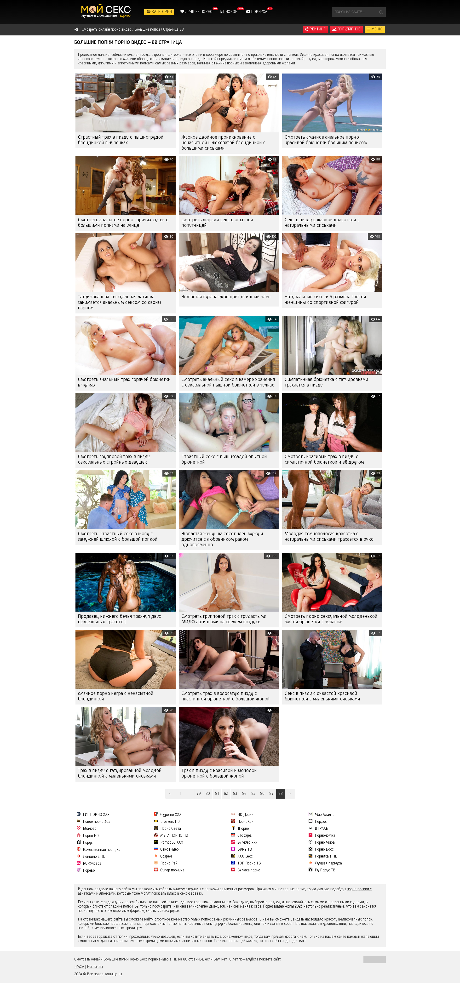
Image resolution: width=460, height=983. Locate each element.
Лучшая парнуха (328, 863)
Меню (376, 29)
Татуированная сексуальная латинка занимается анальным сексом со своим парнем (119, 303)
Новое (230, 12)
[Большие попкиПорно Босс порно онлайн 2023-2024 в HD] (106, 12)
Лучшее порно (198, 12)
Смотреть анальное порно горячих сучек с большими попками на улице (123, 223)
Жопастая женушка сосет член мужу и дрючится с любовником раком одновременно (222, 539)
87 (271, 794)
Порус (88, 843)
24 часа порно (248, 870)
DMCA (79, 967)
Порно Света (170, 829)
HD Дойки (245, 815)
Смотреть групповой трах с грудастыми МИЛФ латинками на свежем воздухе (223, 619)
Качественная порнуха (101, 850)
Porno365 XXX (171, 843)
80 (208, 794)
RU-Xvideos (92, 864)
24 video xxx (247, 843)
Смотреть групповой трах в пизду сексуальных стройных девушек (114, 460)
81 (217, 794)
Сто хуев (244, 836)
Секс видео (169, 850)
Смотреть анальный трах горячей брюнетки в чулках (124, 382)
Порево (89, 871)
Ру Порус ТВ (325, 870)
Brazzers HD (170, 822)
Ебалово (90, 829)
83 (235, 794)
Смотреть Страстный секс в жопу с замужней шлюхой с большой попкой (117, 537)
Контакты (95, 967)
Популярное (348, 29)
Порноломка (325, 836)
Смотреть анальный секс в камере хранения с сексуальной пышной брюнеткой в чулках (228, 382)
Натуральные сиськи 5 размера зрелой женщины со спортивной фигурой (325, 300)
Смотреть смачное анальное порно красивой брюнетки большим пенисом (326, 140)
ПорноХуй (245, 822)
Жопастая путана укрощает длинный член (226, 297)
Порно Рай (169, 863)
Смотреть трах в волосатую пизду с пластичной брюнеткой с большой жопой (225, 696)
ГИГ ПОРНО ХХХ (96, 815)
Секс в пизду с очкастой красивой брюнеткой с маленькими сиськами (322, 696)
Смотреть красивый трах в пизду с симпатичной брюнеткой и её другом (324, 460)
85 (253, 794)
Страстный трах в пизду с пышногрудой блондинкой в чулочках (120, 140)
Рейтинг (317, 29)
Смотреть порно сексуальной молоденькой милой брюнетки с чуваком (331, 619)
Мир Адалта (324, 815)
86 (262, 794)
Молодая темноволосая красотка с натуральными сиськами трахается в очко (329, 537)
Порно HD (91, 836)
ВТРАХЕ (321, 829)
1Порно (243, 829)
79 (198, 794)
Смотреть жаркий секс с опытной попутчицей (217, 223)
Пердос (321, 822)
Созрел (166, 856)
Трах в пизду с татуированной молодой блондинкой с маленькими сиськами (119, 773)
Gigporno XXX (170, 815)
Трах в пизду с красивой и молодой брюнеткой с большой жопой (219, 773)
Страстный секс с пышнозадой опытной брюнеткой (224, 460)
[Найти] (381, 12)
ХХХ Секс (245, 856)
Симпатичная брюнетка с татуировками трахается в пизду (326, 382)
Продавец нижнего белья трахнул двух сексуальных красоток (119, 619)
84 (244, 794)
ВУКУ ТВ (244, 850)
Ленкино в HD (94, 857)
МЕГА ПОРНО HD (174, 836)
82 (226, 794)
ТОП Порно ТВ (249, 863)
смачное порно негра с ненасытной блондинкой (115, 696)
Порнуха (258, 12)
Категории (161, 12)
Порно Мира (325, 843)
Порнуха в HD (326, 856)
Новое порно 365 (96, 822)
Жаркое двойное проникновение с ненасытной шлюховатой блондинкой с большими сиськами (223, 143)
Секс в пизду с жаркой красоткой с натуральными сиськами (322, 223)
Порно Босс (324, 850)
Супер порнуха (172, 870)
